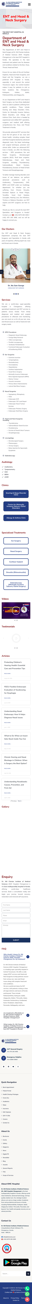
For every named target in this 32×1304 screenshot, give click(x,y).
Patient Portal (7, 1091)
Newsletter (6, 1157)
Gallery (5, 1143)
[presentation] (28, 272)
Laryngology (9, 438)
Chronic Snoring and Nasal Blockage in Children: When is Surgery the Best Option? (15, 760)
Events (5, 1140)
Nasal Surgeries (10, 391)
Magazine (6, 1147)
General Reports (7, 1168)
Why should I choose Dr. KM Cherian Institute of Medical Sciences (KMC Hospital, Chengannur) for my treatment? (14, 956)
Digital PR (6, 1154)
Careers (5, 1119)
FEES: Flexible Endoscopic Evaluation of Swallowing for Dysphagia (15, 689)
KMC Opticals (7, 1112)
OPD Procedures (10, 332)
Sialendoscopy (10, 456)
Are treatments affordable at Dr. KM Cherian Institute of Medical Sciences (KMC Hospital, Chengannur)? (13, 1015)
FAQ (4, 1172)
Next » (20, 801)
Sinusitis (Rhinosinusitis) (16, 572)
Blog (4, 1161)
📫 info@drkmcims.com (8, 1237)
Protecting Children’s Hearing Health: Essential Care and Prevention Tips (14, 665)
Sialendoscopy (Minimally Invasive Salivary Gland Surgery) (16, 585)
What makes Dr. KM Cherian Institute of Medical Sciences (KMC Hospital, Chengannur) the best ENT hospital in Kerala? (14, 1026)
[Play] (16, 610)
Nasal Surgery (16, 551)
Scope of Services (8, 1175)
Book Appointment (8, 1087)
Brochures (6, 1136)
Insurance (6, 1108)
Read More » (7, 673)
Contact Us (6, 1123)
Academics (6, 1101)
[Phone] (27, 1288)
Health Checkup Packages (10, 1094)
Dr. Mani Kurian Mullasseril (16, 285)
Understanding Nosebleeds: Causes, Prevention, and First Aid (15, 784)
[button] (14, 294)
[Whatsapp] (27, 1294)
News (4, 1150)
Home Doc (6, 1098)
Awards (5, 1164)
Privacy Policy (15, 1298)
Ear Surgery (16, 541)
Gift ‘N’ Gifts (6, 1115)
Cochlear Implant (16, 562)
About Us (6, 1298)
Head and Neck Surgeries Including (13, 419)
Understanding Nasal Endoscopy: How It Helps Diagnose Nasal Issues (14, 714)
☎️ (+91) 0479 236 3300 (8, 1239)
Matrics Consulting (21, 1292)
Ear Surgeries (9, 354)
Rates (4, 1105)
